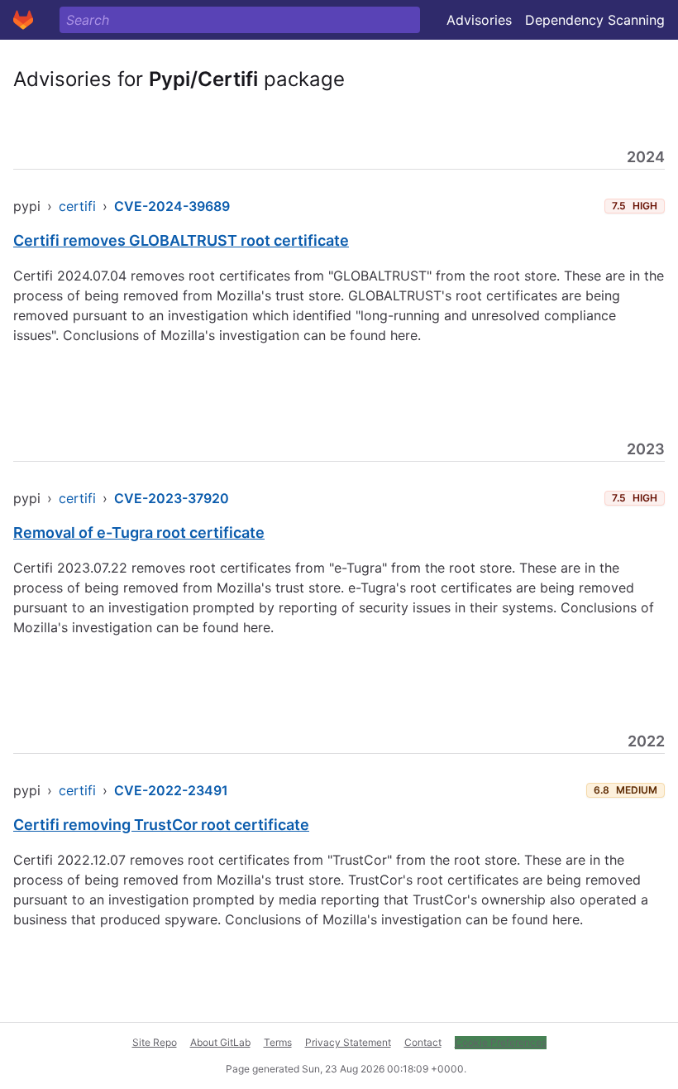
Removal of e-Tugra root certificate (139, 532)
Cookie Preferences (501, 1042)
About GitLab (220, 1042)
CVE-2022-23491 (171, 790)
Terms (278, 1042)
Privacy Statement (348, 1042)
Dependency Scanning (595, 20)
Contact (423, 1042)
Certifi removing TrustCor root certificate (161, 824)
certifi (77, 206)
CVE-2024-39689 (172, 206)
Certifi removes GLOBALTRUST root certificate (181, 240)
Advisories (479, 20)
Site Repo (154, 1042)
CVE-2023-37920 (171, 498)
